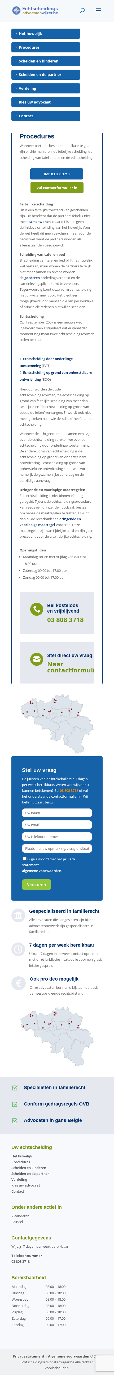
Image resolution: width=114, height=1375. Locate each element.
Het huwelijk (30, 33)
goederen (32, 277)
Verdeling (27, 88)
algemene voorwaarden (41, 870)
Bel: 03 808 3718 (56, 174)
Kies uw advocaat (35, 102)
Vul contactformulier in (57, 187)
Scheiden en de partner (40, 74)
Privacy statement (29, 1356)
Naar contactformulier (74, 666)
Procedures (29, 47)
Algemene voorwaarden (68, 1356)
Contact (26, 115)
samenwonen (40, 221)
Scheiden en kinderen (38, 61)
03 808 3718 (65, 619)
